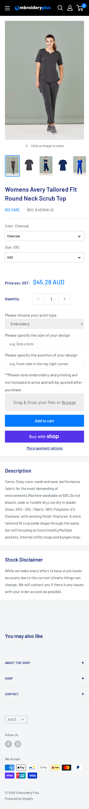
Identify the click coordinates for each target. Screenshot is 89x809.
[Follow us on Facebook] (8, 744)
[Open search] (60, 8)
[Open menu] (7, 8)
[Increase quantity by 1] (64, 299)
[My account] (69, 8)
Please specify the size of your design (37, 335)
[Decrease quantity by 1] (38, 299)
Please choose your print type (31, 315)
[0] (80, 8)
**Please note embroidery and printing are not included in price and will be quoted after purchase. (43, 382)
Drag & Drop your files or (44, 402)
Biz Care (12, 210)
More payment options (45, 448)
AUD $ (12, 719)
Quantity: (12, 299)
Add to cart (44, 420)
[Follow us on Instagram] (17, 744)
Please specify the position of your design (41, 355)
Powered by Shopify (19, 799)
